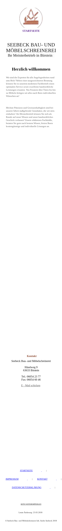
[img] (31, 18)
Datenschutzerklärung (26, 487)
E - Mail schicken (30, 385)
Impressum (12, 479)
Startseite (31, 30)
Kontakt (42, 479)
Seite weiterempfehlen (31, 504)
